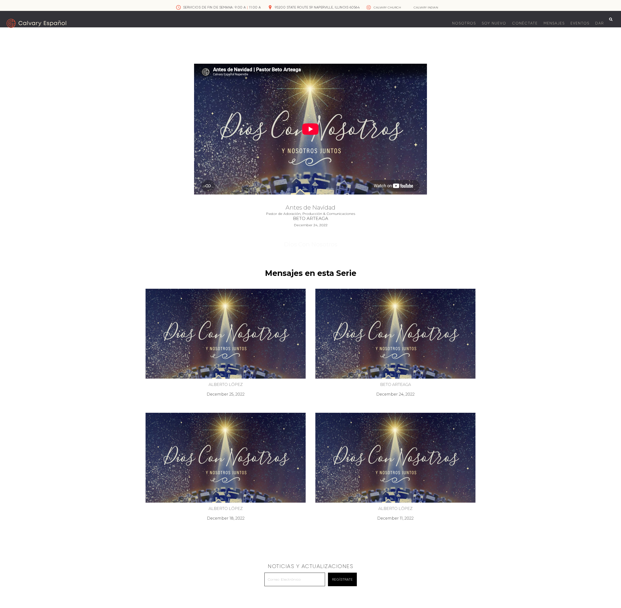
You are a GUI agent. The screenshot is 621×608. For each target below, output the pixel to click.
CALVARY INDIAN (426, 7)
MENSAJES (554, 23)
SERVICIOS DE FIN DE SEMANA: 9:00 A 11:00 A (222, 7)
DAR (599, 23)
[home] (36, 23)
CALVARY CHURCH (387, 7)
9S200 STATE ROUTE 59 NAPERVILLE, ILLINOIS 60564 (317, 7)
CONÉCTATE (525, 23)
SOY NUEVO (494, 23)
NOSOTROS (464, 23)
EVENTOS (580, 23)
